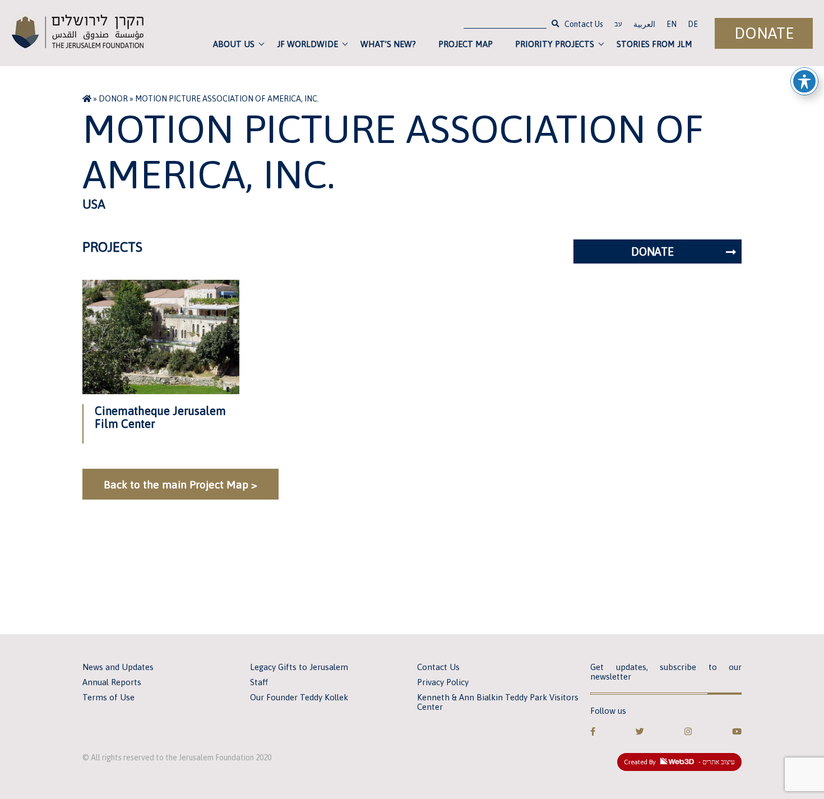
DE (693, 24)
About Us (233, 44)
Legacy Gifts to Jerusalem (299, 667)
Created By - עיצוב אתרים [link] (679, 762)
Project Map (465, 44)
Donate (764, 33)
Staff (259, 682)
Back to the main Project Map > (180, 484)
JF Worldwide (307, 44)
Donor (113, 98)
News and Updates (118, 667)
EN (671, 24)
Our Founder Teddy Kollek (299, 697)
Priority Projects (554, 44)
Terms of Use (108, 697)
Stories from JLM (654, 44)
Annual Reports (111, 682)
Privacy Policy (443, 682)
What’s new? (388, 44)
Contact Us (583, 24)
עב (618, 25)
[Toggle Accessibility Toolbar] (804, 81)
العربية (644, 24)
